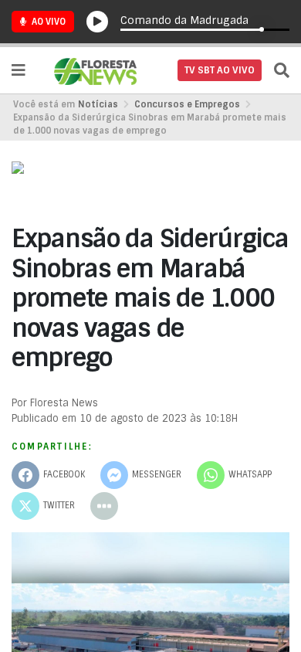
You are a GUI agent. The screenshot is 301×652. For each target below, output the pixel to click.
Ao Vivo (47, 21)
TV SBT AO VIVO (219, 70)
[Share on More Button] (104, 506)
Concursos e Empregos (187, 104)
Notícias (98, 104)
